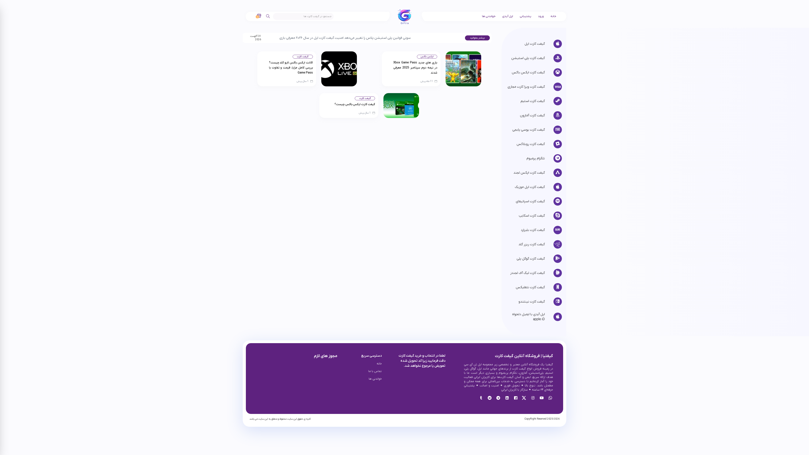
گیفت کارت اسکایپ (532, 216)
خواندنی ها (489, 16)
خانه (553, 16)
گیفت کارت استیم (533, 101)
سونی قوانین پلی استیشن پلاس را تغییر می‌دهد (347, 38)
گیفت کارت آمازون (532, 115)
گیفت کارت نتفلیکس (530, 287)
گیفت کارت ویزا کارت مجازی (526, 87)
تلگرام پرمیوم (535, 158)
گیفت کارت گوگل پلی (531, 259)
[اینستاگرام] (533, 398)
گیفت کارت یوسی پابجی (528, 130)
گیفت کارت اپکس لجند (529, 173)
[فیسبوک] (515, 398)
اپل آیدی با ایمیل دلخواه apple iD (528, 316)
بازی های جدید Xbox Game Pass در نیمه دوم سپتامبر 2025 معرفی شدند (415, 68)
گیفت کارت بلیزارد (533, 230)
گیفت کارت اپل (535, 44)
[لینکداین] (507, 398)
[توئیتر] (524, 398)
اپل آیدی (507, 16)
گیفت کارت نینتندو (531, 302)
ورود (541, 16)
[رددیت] (489, 398)
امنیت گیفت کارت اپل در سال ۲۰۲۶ (289, 38)
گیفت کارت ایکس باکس (528, 72)
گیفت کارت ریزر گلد (531, 244)
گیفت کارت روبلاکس (531, 144)
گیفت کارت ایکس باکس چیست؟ (355, 104)
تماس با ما (375, 371)
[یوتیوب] (541, 398)
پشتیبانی (525, 16)
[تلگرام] (498, 398)
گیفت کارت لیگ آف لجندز (527, 273)
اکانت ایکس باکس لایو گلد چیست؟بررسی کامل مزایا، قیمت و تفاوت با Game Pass (291, 68)
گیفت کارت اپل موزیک (530, 187)
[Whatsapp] (550, 398)
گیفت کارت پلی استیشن (528, 58)
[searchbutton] (268, 16)
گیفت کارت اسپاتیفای (530, 201)
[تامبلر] (481, 398)
